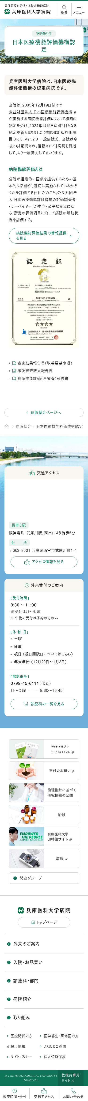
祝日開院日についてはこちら (48, 654)
